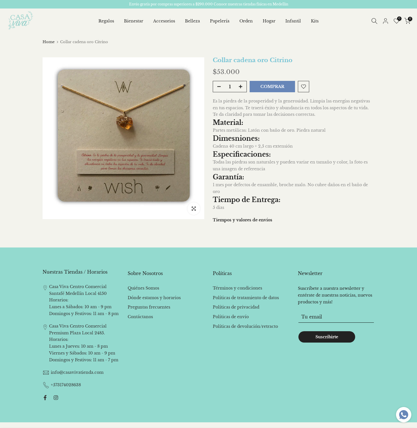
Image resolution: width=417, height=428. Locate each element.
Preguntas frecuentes (149, 307)
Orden (246, 21)
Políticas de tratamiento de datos (246, 297)
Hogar (269, 21)
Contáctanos (140, 316)
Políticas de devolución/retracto (245, 326)
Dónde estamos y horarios (154, 297)
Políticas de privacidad (236, 307)
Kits (315, 21)
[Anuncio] (208, 4)
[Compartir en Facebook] (45, 397)
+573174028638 (66, 384)
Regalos (106, 21)
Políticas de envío (231, 316)
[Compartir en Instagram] (55, 397)
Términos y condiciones (237, 288)
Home (48, 42)
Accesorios (164, 21)
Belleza (192, 21)
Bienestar (133, 21)
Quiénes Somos (143, 288)
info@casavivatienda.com (77, 372)
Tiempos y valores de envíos (242, 220)
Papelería (219, 21)
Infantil (293, 21)
